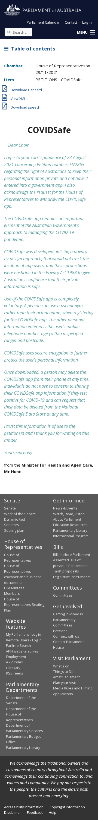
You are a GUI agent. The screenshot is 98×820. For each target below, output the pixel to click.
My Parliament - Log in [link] (23, 634)
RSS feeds (14, 673)
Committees (63, 595)
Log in (87, 22)
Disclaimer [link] (12, 812)
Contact (71, 22)
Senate (10, 508)
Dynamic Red (14, 519)
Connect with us (66, 636)
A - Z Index (14, 662)
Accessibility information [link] (24, 807)
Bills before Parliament (71, 554)
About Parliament (67, 519)
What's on (61, 666)
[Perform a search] (9, 32)
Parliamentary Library (70, 530)
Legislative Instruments (72, 576)
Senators (11, 524)
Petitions (60, 630)
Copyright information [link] (67, 807)
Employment (16, 656)
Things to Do (63, 671)
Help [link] (52, 812)
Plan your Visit (64, 682)
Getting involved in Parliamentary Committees (68, 620)
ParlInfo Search (18, 645)
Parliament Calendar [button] (43, 22)
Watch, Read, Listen (69, 513)
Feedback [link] (35, 812)
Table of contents (31, 48)
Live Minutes (14, 587)
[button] (86, 32)
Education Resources (70, 524)
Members (12, 593)
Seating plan (14, 530)
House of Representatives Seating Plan (24, 605)
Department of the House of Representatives (21, 714)
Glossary (13, 667)
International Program (70, 535)
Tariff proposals (66, 571)
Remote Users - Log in (24, 640)
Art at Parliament (66, 677)
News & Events (65, 508)
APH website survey (22, 651)
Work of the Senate (20, 513)
